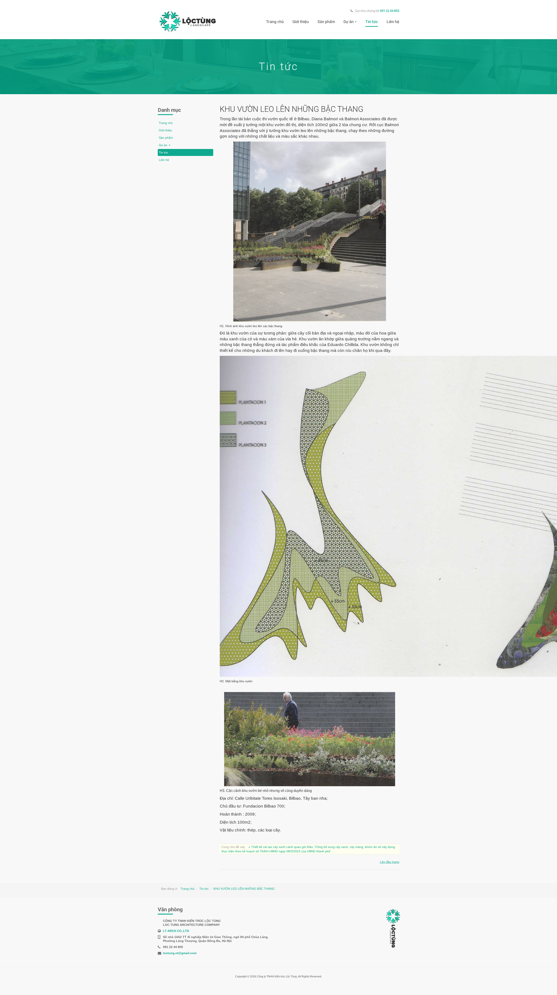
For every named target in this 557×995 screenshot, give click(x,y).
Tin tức (371, 22)
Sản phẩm (326, 22)
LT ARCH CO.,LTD (176, 931)
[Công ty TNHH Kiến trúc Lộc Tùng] (187, 22)
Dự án (349, 22)
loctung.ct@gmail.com (179, 953)
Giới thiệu (300, 22)
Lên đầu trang (389, 862)
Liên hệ (393, 22)
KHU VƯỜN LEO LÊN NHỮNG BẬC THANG (244, 888)
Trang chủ (275, 22)
